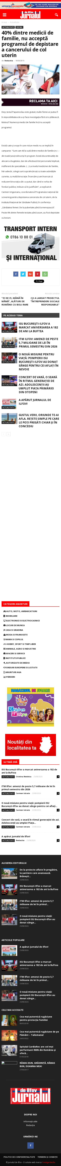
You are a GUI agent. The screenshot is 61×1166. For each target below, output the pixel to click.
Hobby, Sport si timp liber (21, 644)
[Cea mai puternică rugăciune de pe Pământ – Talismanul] (9, 1035)
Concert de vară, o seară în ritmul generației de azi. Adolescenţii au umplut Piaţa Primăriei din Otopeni (38, 384)
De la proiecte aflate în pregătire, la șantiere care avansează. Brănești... (39, 873)
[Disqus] (30, 480)
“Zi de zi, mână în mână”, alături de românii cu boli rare (15, 301)
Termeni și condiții (48, 1157)
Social (19, 27)
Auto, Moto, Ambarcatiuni (21, 611)
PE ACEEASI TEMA (13, 315)
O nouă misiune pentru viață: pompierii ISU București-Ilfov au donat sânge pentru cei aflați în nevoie (38, 362)
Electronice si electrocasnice (23, 620)
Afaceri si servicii (15, 653)
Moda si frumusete (16, 634)
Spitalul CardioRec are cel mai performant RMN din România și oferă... (38, 1050)
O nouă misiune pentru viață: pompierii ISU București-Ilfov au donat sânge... (37, 919)
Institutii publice (15, 658)
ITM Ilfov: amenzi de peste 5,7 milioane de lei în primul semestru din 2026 (38, 342)
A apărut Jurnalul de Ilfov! (16, 836)
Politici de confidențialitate (19, 1157)
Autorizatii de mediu (17, 662)
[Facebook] (30, 1145)
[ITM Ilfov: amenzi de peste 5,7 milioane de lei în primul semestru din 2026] (9, 342)
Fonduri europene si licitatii (21, 667)
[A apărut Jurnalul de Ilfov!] (9, 403)
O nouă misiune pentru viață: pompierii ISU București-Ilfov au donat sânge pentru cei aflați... (29, 804)
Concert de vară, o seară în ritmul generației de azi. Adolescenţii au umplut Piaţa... (30, 821)
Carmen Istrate (23, 793)
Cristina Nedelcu (23, 776)
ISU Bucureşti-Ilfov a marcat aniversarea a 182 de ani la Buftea (38, 327)
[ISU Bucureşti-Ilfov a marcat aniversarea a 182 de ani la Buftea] (9, 327)
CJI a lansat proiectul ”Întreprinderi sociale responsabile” (44, 301)
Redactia (9, 60)
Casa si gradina (14, 630)
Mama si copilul (14, 639)
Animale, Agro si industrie (20, 648)
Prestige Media (48, 1162)
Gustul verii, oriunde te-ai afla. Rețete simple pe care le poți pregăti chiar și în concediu (39, 420)
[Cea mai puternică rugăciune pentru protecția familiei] (9, 1020)
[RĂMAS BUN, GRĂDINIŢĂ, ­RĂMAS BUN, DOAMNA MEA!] (9, 1066)
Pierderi (10, 676)
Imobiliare (11, 615)
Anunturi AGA (13, 672)
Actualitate (8, 27)
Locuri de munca (15, 625)
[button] (56, 15)
